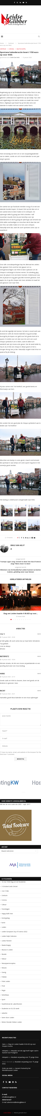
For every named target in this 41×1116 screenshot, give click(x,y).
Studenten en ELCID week (10, 1008)
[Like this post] (19, 538)
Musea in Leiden (7, 950)
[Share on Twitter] (23, 538)
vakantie (4, 1013)
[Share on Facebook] (21, 538)
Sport (3, 999)
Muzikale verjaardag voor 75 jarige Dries (25, 1057)
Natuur (4, 959)
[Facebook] (14, 2)
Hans (2, 673)
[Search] (39, 36)
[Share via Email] (34, 538)
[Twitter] (17, 2)
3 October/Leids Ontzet (10, 886)
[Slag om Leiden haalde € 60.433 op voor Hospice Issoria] (20, 597)
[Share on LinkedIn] (27, 538)
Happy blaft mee (7, 914)
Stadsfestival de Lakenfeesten (12, 1004)
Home (2, 43)
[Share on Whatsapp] (30, 538)
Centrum (11, 43)
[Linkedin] (20, 2)
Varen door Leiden (8, 1017)
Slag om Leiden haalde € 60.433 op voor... (20, 613)
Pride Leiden (6, 981)
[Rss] (26, 2)
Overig (4, 972)
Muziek (4, 954)
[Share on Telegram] (32, 538)
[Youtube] (23, 2)
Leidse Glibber (7, 1113)
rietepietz (4, 656)
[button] (2, 601)
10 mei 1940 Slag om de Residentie (14, 882)
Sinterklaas (5, 995)
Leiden (4, 927)
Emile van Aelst (15, 57)
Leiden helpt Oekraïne (9, 936)
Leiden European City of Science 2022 (14, 932)
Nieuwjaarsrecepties (8, 963)
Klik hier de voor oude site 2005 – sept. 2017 (15, 804)
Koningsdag (6, 918)
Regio (3, 990)
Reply (39, 634)
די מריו (2, 634)
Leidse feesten (7, 941)
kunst (3, 923)
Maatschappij (6, 945)
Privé (3, 986)
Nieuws (4, 968)
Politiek (4, 977)
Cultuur (4, 905)
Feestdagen (6, 909)
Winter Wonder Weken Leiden (12, 1022)
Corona (4, 900)
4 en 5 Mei (5, 891)
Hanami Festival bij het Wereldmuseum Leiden (16, 1069)
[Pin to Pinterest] (25, 538)
